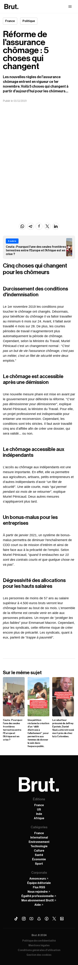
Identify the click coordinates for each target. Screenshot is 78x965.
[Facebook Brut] (46, 918)
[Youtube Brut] (31, 918)
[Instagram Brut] (23, 918)
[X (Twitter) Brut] (54, 918)
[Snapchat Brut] (39, 918)
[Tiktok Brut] (16, 918)
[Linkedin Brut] (61, 918)
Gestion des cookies (39, 955)
